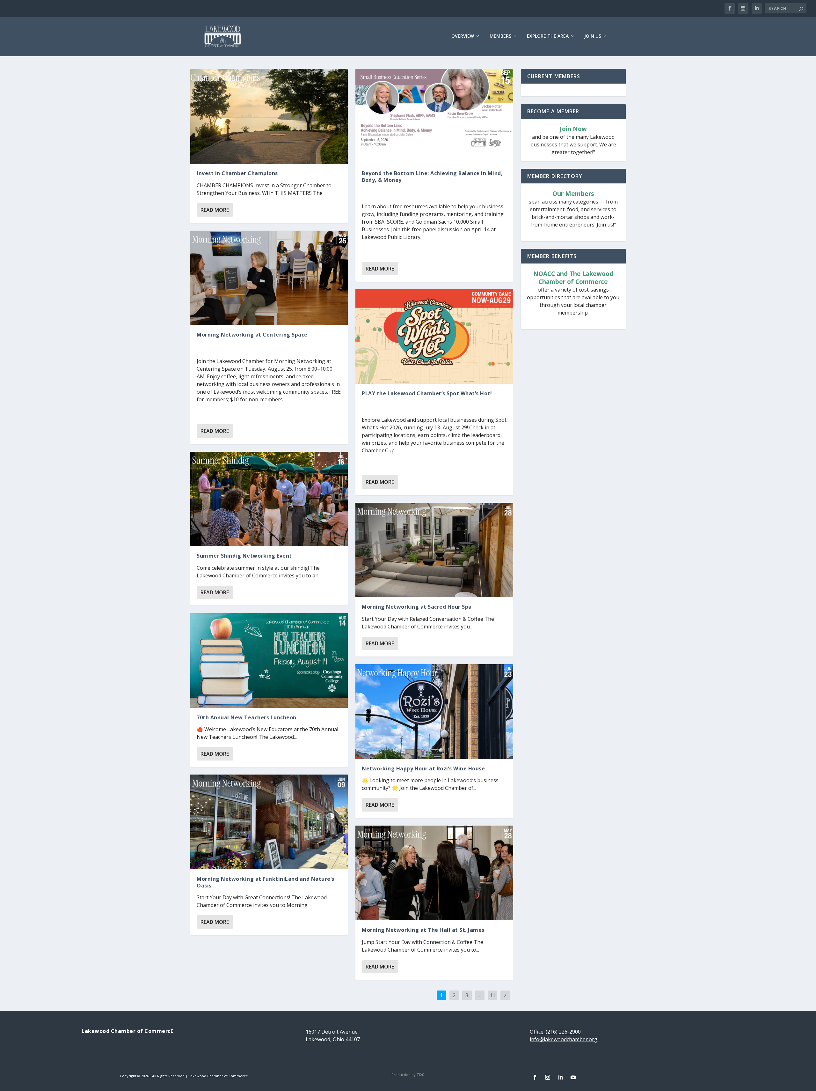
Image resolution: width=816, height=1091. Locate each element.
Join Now (573, 129)
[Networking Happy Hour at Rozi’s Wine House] (434, 711)
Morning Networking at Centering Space (252, 334)
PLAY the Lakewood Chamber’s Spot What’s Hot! (427, 393)
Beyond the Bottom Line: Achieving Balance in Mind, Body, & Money (432, 176)
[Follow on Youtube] (573, 1077)
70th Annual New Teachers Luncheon (246, 717)
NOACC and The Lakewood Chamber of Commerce (573, 278)
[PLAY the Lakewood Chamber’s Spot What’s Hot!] (434, 336)
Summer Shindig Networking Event (244, 555)
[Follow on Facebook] (535, 1077)
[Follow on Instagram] (548, 1077)
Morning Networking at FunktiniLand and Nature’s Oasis (265, 882)
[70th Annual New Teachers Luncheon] (269, 660)
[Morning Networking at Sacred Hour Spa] (434, 550)
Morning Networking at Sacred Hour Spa (417, 606)
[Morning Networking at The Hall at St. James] (434, 873)
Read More (214, 209)
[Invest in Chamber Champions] (269, 116)
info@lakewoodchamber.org (563, 1039)
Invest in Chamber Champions (237, 173)
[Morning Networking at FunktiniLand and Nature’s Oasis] (269, 822)
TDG (421, 1074)
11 (492, 995)
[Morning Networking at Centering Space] (269, 278)
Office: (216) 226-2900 (555, 1031)
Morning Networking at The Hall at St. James (423, 929)
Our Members (573, 194)
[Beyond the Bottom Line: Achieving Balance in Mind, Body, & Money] (434, 116)
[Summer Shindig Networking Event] (269, 499)
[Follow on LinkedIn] (560, 1077)
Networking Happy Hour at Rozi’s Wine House (423, 768)
